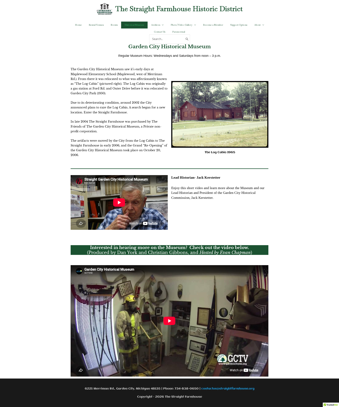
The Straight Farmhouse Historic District (179, 8)
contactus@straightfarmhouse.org (227, 388)
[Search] (187, 39)
